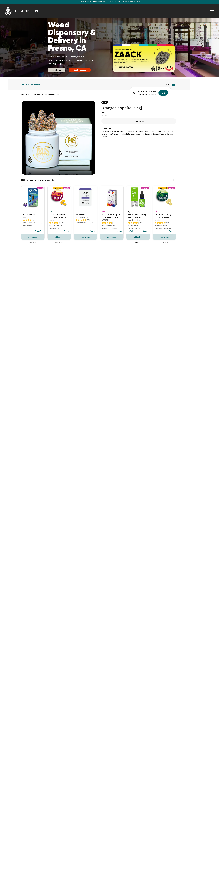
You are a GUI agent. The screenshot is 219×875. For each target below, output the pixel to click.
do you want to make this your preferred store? (125, 1)
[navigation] (212, 11)
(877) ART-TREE (55, 64)
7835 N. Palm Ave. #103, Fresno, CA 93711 (66, 57)
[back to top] (213, 869)
